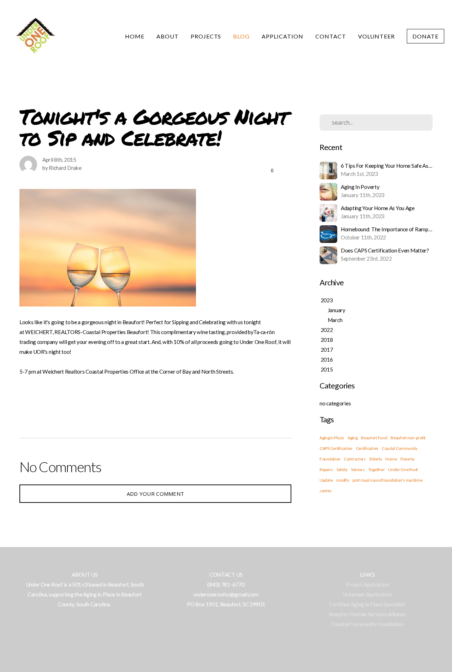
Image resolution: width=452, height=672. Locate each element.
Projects (206, 36)
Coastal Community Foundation (367, 624)
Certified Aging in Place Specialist (367, 604)
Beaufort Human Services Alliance (367, 614)
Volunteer (376, 36)
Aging (352, 437)
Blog (241, 36)
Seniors (358, 469)
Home (134, 36)
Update (326, 480)
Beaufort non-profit (408, 437)
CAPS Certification (336, 448)
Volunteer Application (367, 594)
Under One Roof (403, 469)
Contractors (355, 459)
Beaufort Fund (374, 437)
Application (282, 36)
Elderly (375, 459)
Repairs (326, 469)
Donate (425, 36)
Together (376, 469)
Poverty (407, 459)
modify (342, 480)
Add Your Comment (155, 493)
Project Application (367, 584)
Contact (330, 36)
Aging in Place (332, 437)
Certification (367, 448)
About (167, 36)
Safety (342, 469)
